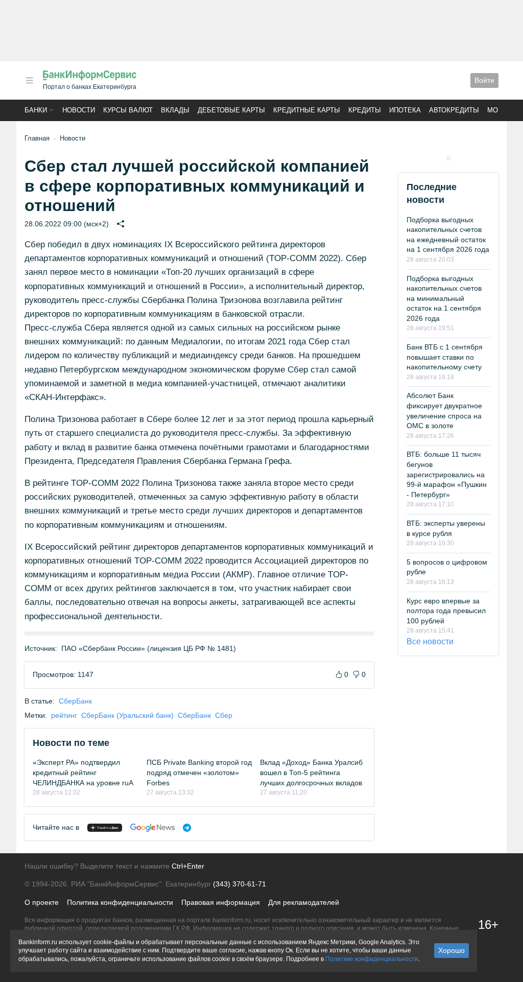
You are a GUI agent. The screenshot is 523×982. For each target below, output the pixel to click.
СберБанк (75, 701)
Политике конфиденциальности (371, 959)
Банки (36, 110)
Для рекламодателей (303, 902)
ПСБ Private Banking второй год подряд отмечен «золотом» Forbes (199, 772)
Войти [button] (484, 80)
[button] (30, 80)
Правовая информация (220, 902)
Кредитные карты (306, 110)
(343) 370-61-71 (239, 884)
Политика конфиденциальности (120, 902)
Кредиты (364, 110)
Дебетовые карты (231, 110)
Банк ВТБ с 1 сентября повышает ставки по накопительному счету (445, 357)
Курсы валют (128, 110)
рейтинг (64, 715)
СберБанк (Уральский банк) (127, 715)
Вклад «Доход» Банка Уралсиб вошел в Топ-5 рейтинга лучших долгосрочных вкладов (311, 772)
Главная (37, 138)
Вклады (175, 110)
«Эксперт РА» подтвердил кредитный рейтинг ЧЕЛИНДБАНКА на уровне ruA (83, 772)
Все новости (430, 641)
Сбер (223, 715)
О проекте (42, 902)
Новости (78, 110)
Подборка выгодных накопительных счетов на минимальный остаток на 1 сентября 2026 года (444, 298)
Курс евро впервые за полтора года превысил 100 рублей (446, 611)
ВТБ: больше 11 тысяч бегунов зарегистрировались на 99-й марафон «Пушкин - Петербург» (447, 474)
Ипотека (405, 110)
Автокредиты (454, 110)
